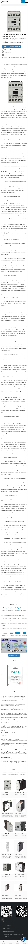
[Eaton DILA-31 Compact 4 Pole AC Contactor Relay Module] (20, 826)
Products (7, 4)
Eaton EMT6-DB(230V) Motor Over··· (20, 875)
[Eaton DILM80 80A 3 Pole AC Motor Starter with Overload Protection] (20, 805)
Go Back (14, 769)
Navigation (26, 2)
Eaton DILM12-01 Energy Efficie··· (6, 875)
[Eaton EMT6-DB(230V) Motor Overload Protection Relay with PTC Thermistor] (20, 867)
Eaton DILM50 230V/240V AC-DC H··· (20, 896)
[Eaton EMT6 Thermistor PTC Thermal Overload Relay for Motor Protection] (7, 826)
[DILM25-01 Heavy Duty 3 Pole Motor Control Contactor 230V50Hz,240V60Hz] (20, 785)
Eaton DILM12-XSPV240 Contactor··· (7, 896)
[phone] (26, 909)
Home (3, 4)
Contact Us (6, 46)
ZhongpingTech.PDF (14, 655)
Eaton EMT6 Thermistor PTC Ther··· (7, 834)
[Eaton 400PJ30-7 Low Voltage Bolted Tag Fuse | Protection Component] (7, 846)
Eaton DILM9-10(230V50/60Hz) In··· (7, 793)
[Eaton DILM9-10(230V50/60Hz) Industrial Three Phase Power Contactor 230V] (7, 785)
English (22, 1)
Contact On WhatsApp (15, 46)
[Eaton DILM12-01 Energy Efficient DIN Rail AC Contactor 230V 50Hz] (7, 867)
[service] (26, 913)
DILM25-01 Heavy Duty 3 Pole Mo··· (20, 793)
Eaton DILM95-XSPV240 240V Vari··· (20, 855)
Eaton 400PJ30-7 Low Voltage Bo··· (6, 855)
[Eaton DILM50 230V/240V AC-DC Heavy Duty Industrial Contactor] (20, 887)
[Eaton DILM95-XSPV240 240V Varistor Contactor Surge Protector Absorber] (20, 846)
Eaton (12, 4)
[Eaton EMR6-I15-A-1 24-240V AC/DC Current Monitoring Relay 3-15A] (7, 805)
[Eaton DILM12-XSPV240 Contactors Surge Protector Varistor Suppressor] (7, 887)
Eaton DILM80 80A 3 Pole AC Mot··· (19, 814)
